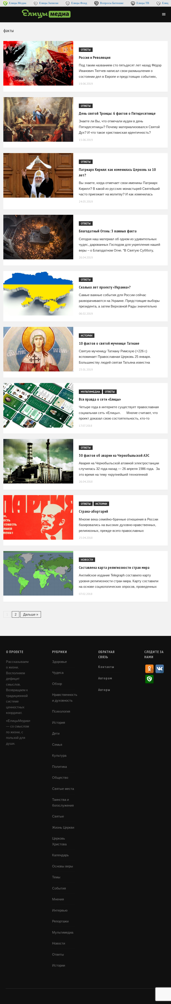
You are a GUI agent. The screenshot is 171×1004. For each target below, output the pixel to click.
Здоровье (59, 662)
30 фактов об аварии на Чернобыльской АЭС (114, 455)
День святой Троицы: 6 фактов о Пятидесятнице (117, 113)
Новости (87, 559)
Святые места (63, 789)
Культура (59, 755)
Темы (56, 877)
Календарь (60, 855)
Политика (59, 766)
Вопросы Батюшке (112, 3)
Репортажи (60, 921)
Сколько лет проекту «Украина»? (105, 287)
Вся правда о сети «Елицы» (100, 399)
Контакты (106, 666)
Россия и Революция (94, 57)
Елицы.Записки (48, 3)
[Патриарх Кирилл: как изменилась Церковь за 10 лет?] (36, 175)
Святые (58, 816)
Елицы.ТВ (142, 3)
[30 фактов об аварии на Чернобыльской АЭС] (36, 461)
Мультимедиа (90, 391)
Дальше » (30, 614)
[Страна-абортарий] (36, 517)
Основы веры (62, 866)
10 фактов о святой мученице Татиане (109, 343)
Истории (86, 335)
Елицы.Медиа (17, 3)
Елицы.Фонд (79, 3)
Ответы (86, 49)
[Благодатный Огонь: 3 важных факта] (36, 237)
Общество (60, 777)
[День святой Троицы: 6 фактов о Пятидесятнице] (36, 119)
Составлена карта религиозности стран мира (114, 567)
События (59, 888)
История (58, 722)
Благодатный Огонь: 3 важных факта (107, 231)
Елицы (166, 3)
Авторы (104, 689)
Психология (61, 711)
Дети (55, 733)
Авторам (105, 678)
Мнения (58, 899)
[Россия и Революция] (36, 63)
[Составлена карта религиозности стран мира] (36, 573)
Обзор (57, 684)
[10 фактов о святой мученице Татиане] (36, 349)
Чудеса (57, 672)
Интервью (59, 910)
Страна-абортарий (93, 511)
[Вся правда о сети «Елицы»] (36, 405)
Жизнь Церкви (63, 827)
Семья (57, 744)
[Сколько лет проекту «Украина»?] (36, 293)
